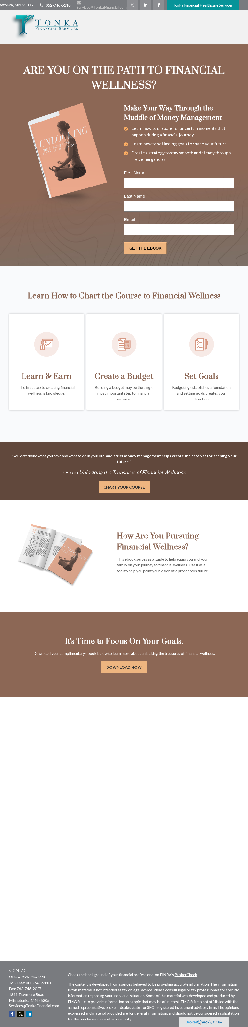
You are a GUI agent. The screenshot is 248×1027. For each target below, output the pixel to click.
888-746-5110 (38, 982)
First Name (134, 173)
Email (129, 219)
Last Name (134, 196)
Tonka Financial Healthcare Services (203, 5)
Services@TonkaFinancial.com (102, 7)
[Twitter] (132, 5)
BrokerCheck (186, 974)
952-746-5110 (58, 5)
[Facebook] (158, 5)
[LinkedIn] (145, 5)
